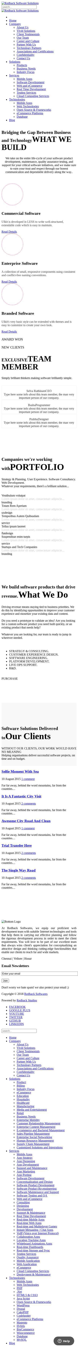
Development (25, 1209)
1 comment (28, 779)
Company (15, 24)
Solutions (14, 61)
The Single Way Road (19, 870)
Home (12, 20)
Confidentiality (25, 54)
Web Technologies (28, 106)
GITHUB (15, 1020)
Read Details (9, 231)
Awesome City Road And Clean (26, 821)
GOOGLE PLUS (19, 1010)
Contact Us (23, 58)
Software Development (30, 82)
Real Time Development (31, 89)
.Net (19, 1291)
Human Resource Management (35, 1140)
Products (22, 65)
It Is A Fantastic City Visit (21, 796)
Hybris (21, 1326)
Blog (12, 120)
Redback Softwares (36, 994)
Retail (20, 1113)
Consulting (23, 1202)
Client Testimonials (28, 34)
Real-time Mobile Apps (30, 1219)
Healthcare (23, 1102)
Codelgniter (24, 1315)
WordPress (23, 1305)
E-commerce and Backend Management (41, 1130)
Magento (22, 1322)
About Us (22, 27)
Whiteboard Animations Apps (34, 1243)
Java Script (23, 1298)
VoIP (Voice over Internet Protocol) (38, 1233)
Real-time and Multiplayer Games (37, 1226)
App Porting (24, 1175)
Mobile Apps (24, 78)
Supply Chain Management (33, 1144)
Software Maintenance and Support (38, 1192)
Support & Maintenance (31, 1212)
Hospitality (23, 1099)
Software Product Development (35, 1185)
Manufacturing (25, 1106)
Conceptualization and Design (35, 1181)
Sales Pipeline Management (33, 1133)
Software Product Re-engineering (37, 1188)
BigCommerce (25, 1329)
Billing (21, 1085)
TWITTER (16, 1017)
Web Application (27, 1264)
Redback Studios (27, 1000)
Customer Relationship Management (38, 1123)
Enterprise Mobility (28, 1120)
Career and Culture (28, 41)
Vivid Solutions (26, 30)
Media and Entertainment (32, 1109)
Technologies (17, 99)
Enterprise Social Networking (34, 1137)
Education (23, 1096)
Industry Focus (25, 72)
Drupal (21, 1308)
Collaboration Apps (28, 1236)
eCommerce (24, 1092)
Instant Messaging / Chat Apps (35, 1229)
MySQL (22, 1339)
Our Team (23, 37)
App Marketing (26, 1171)
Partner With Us (26, 44)
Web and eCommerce (29, 85)
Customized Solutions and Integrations (40, 1147)
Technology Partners (29, 48)
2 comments (28, 803)
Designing (23, 1205)
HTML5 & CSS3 (27, 1295)
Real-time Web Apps (29, 1223)
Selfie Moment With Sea (20, 771)
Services (14, 75)
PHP (19, 1288)
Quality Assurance (28, 1257)
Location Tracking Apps (31, 1240)
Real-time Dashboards (30, 1247)
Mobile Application (28, 1260)
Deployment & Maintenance (34, 1274)
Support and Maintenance (32, 1168)
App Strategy (25, 1157)
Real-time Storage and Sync (33, 1250)
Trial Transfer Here (17, 845)
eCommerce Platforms (30, 113)
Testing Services (26, 92)
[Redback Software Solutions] (20, 3)
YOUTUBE (16, 1013)
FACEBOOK (17, 1006)
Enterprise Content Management (36, 1126)
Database (22, 116)
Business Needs (26, 68)
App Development (28, 1164)
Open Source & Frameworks (34, 109)
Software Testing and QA (32, 1195)
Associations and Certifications (35, 51)
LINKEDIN (16, 1024)
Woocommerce (26, 1332)
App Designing (26, 1161)
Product (21, 1082)
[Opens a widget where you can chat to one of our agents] (63, 1341)
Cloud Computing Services (33, 96)
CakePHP (23, 1312)
